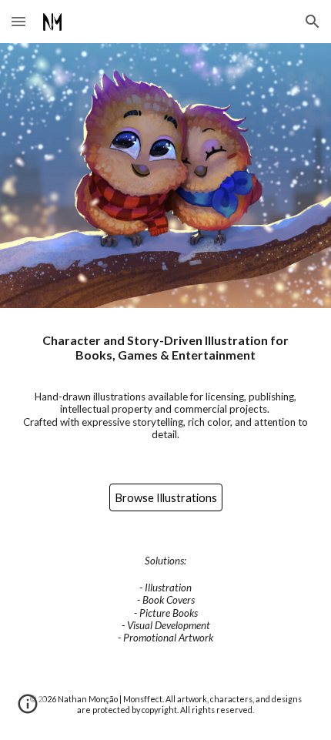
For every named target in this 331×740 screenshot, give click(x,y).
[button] (18, 21)
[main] (166, 386)
